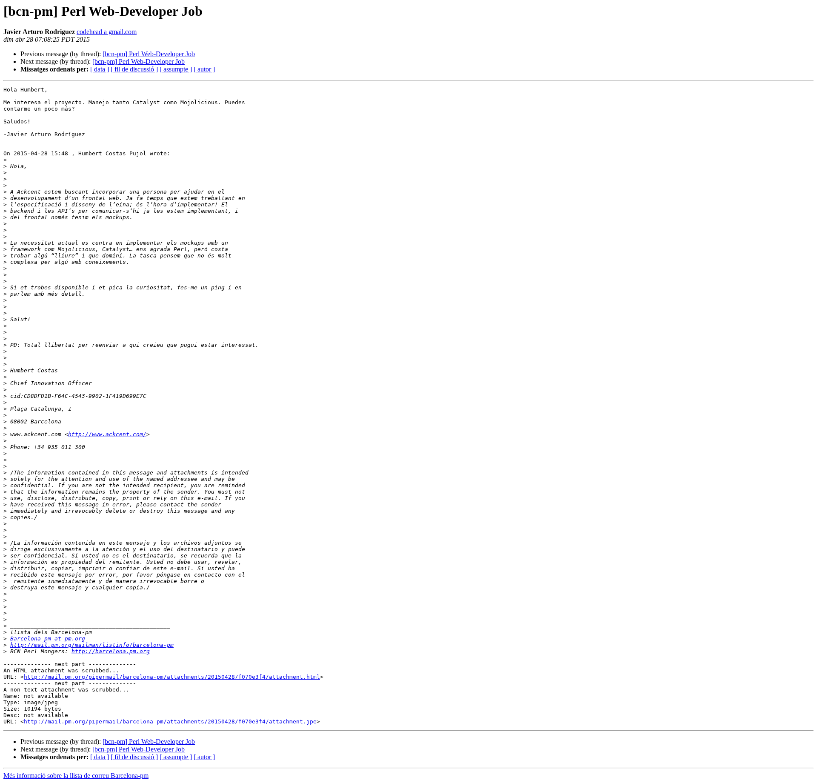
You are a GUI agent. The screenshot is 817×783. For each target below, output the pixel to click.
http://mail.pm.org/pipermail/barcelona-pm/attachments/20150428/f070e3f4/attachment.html (172, 677)
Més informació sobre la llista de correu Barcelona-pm (76, 775)
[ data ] (99, 69)
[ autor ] (204, 69)
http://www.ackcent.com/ (107, 434)
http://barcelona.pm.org (110, 651)
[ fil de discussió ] (134, 69)
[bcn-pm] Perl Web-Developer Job (149, 53)
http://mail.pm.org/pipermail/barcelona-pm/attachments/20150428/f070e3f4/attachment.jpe (170, 721)
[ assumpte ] (176, 69)
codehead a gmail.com (107, 31)
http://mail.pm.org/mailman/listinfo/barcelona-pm (92, 645)
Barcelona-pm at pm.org (47, 638)
